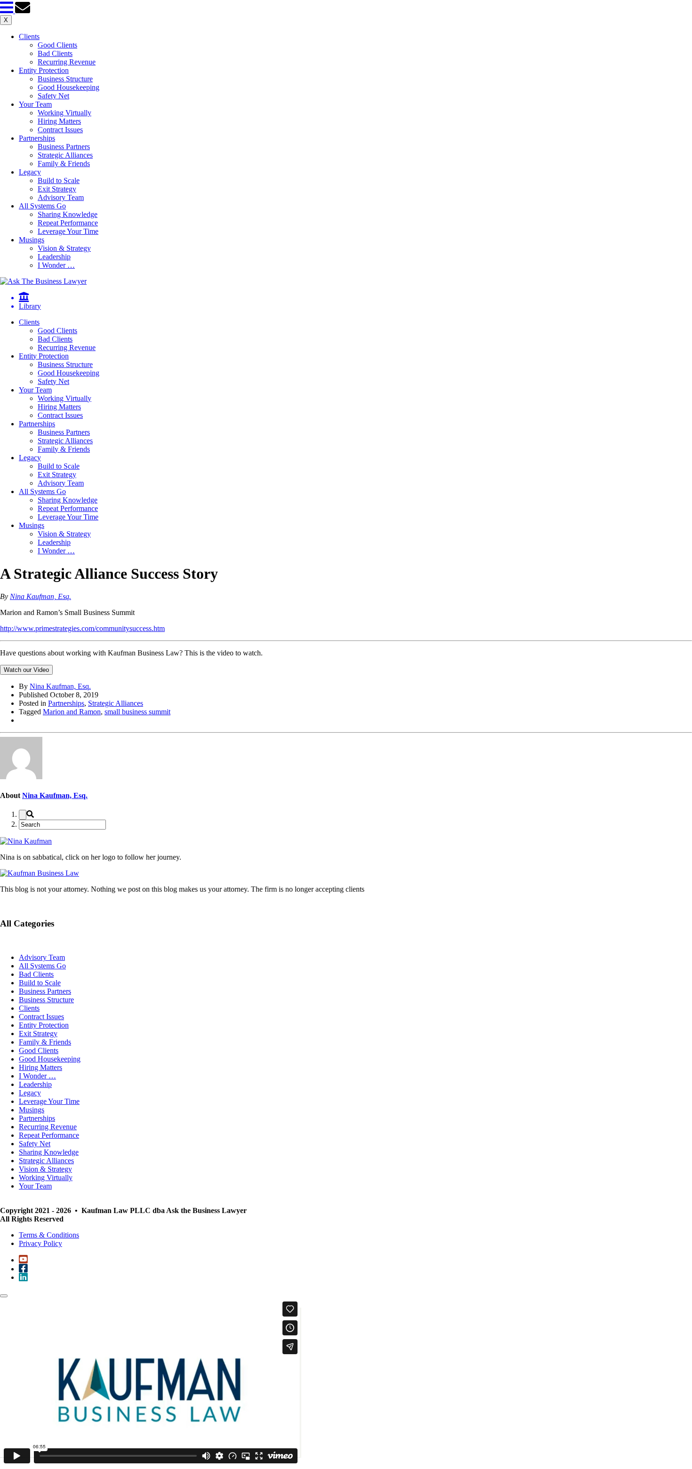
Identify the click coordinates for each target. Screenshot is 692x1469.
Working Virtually (64, 113)
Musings (31, 240)
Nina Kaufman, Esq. (40, 596)
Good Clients (57, 45)
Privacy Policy (40, 1243)
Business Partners (64, 147)
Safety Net (53, 96)
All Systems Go (42, 206)
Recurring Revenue (67, 62)
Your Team (35, 104)
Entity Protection (44, 70)
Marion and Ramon (72, 712)
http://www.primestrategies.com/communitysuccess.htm (82, 628)
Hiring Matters (59, 121)
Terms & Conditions (49, 1235)
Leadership (54, 257)
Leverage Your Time (68, 231)
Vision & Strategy (64, 248)
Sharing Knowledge (67, 214)
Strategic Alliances (65, 155)
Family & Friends (64, 164)
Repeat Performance (68, 223)
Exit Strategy (57, 189)
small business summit (137, 712)
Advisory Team (61, 197)
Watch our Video (26, 669)
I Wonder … (56, 265)
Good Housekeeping (68, 87)
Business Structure (65, 79)
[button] (7, 11)
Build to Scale (59, 180)
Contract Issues (60, 130)
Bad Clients (55, 53)
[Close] (4, 1295)
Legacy (30, 172)
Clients (29, 36)
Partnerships (37, 138)
